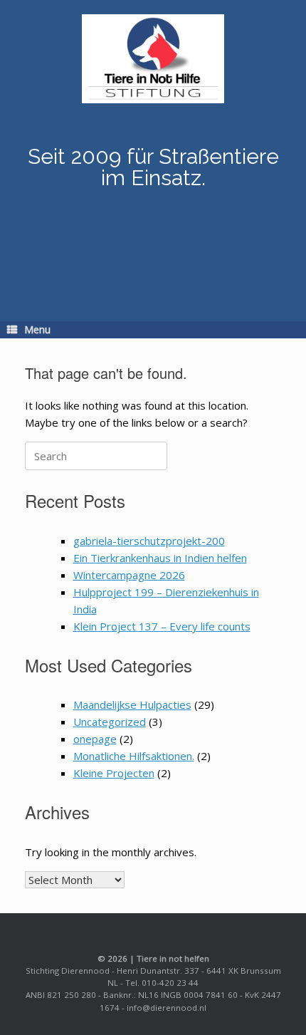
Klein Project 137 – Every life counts (161, 626)
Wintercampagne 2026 (129, 575)
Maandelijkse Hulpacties (132, 704)
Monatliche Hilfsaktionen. (133, 756)
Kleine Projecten (113, 773)
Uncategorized (109, 721)
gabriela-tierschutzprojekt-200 (149, 541)
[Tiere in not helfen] (153, 58)
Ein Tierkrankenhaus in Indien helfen (160, 558)
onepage (95, 739)
